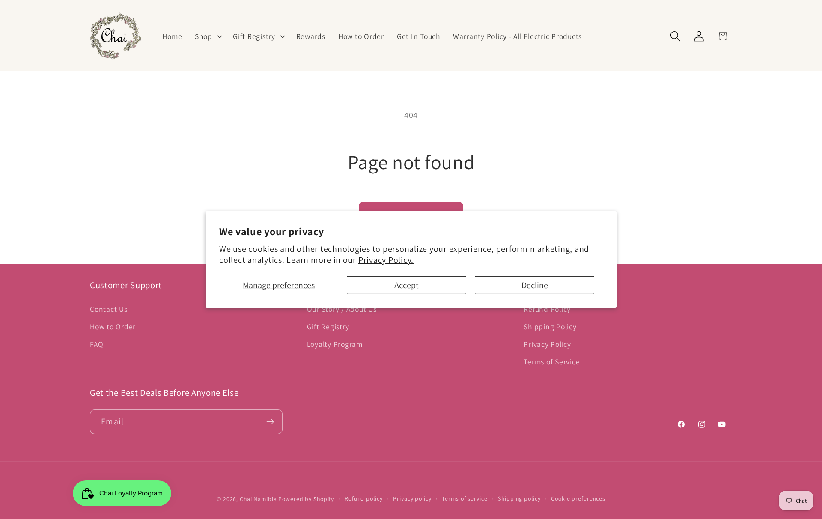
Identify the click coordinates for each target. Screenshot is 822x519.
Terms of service (464, 498)
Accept (406, 285)
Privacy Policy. (386, 259)
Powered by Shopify (306, 499)
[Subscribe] (270, 421)
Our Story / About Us (342, 309)
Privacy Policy (547, 344)
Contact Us (109, 309)
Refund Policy (547, 309)
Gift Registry (328, 326)
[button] (207, 36)
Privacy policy (412, 498)
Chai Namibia (258, 499)
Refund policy (363, 498)
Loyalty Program (335, 344)
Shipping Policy (550, 326)
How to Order (113, 326)
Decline (534, 285)
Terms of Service (552, 362)
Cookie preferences (578, 498)
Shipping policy (519, 498)
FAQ (96, 344)
